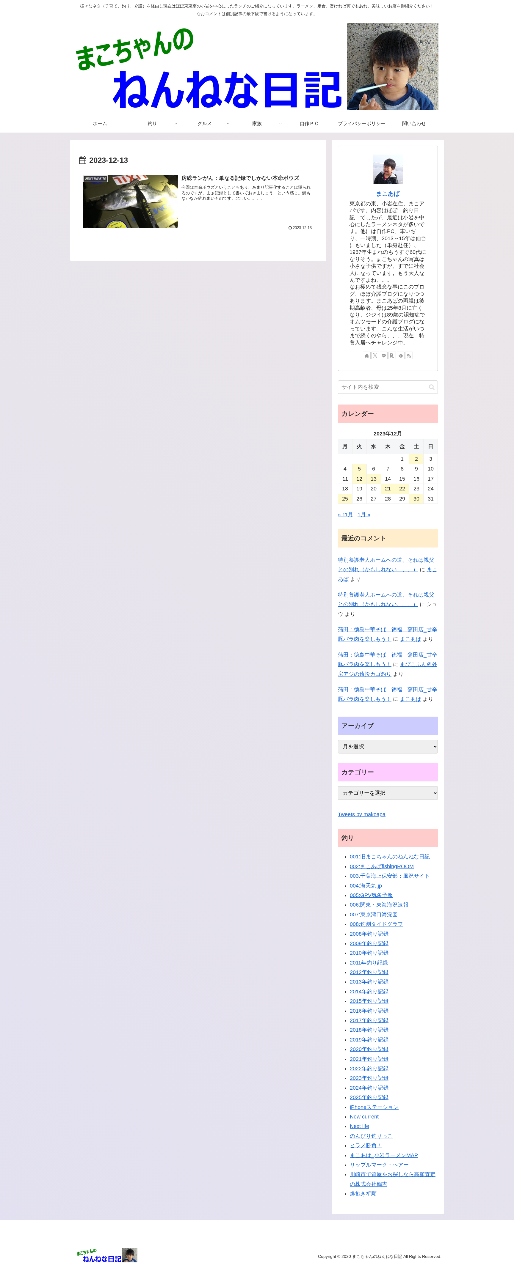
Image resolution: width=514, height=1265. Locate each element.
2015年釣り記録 (369, 1001)
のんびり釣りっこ (371, 1136)
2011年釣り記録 (369, 963)
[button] (432, 387)
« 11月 (345, 514)
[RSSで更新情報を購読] (409, 355)
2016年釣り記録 (369, 1011)
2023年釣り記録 (369, 1078)
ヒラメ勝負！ (366, 1145)
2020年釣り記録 (369, 1049)
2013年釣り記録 (369, 982)
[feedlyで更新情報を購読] (401, 355)
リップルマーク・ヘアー (379, 1165)
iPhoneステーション (374, 1107)
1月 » (364, 514)
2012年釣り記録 (369, 972)
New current (364, 1117)
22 (402, 489)
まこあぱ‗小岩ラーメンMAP (384, 1155)
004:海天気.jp (366, 886)
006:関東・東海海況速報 (379, 905)
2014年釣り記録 (369, 992)
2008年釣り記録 (369, 934)
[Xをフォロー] (375, 355)
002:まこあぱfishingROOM (382, 866)
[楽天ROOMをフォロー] (392, 355)
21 (388, 489)
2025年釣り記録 (369, 1097)
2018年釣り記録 (369, 1030)
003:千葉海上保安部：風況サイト (390, 876)
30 (416, 499)
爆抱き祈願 (363, 1194)
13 (374, 479)
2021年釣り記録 (369, 1059)
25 (345, 499)
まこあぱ (388, 193)
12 (359, 479)
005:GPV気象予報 (371, 895)
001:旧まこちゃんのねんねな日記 (390, 857)
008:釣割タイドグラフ (376, 924)
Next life (359, 1126)
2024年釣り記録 (369, 1088)
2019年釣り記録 (369, 1040)
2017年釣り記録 (369, 1020)
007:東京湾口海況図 (374, 915)
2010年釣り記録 (369, 953)
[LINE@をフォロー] (384, 355)
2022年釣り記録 (369, 1069)
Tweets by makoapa (362, 814)
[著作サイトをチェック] (367, 355)
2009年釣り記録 (369, 943)
